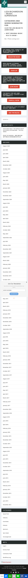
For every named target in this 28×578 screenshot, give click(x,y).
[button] (14, 284)
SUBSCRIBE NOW (14, 293)
